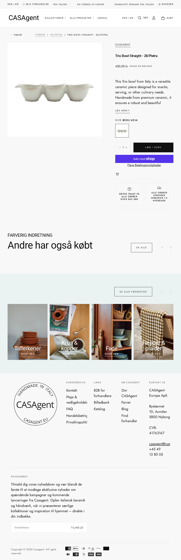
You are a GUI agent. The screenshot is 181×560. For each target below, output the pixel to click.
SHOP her (112, 354)
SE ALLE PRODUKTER (133, 291)
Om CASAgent (129, 393)
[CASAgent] (35, 404)
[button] (13, 4)
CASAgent (123, 44)
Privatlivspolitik (76, 422)
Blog (124, 409)
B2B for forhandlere (102, 393)
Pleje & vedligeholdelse (76, 399)
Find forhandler (129, 418)
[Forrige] (162, 247)
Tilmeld (77, 527)
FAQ (69, 409)
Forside (40, 34)
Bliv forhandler (37, 4)
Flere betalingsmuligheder (144, 165)
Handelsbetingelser (76, 415)
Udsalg (102, 18)
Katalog (99, 409)
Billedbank (101, 402)
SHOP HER (28, 354)
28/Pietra (56, 34)
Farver (126, 402)
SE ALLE (141, 247)
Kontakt (71, 390)
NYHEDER (167, 4)
